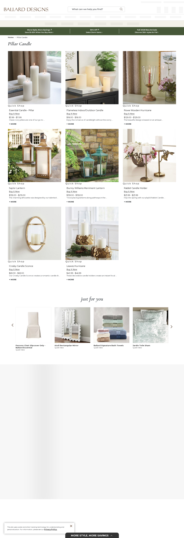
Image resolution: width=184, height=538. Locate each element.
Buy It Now (14, 113)
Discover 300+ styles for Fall (146, 32)
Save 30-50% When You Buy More (38, 32)
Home (11, 37)
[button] (26, 9)
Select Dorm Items (93, 32)
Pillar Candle (22, 37)
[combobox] (96, 9)
